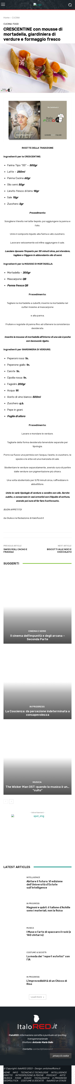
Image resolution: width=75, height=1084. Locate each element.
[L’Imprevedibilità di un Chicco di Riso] (13, 981)
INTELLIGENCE (33, 877)
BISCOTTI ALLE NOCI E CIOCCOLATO (59, 550)
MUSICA (37, 782)
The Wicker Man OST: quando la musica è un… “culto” (37, 788)
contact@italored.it (42, 1049)
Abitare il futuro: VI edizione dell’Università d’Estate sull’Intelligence (45, 884)
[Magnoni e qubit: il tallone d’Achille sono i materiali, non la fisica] (13, 907)
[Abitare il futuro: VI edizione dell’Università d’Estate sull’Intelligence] (13, 883)
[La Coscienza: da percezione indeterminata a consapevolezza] (37, 682)
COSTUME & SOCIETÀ (36, 952)
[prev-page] (5, 801)
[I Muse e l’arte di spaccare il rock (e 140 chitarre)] (13, 932)
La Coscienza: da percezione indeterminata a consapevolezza (37, 712)
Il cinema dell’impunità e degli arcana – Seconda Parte (37, 637)
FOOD (16, 24)
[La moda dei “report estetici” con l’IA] (13, 956)
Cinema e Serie (37, 631)
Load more (36, 996)
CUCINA (16, 17)
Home (6, 17)
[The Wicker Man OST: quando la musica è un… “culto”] (37, 757)
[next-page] (11, 801)
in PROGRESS (37, 706)
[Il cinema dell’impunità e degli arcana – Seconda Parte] (37, 606)
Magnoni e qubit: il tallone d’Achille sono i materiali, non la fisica (48, 909)
